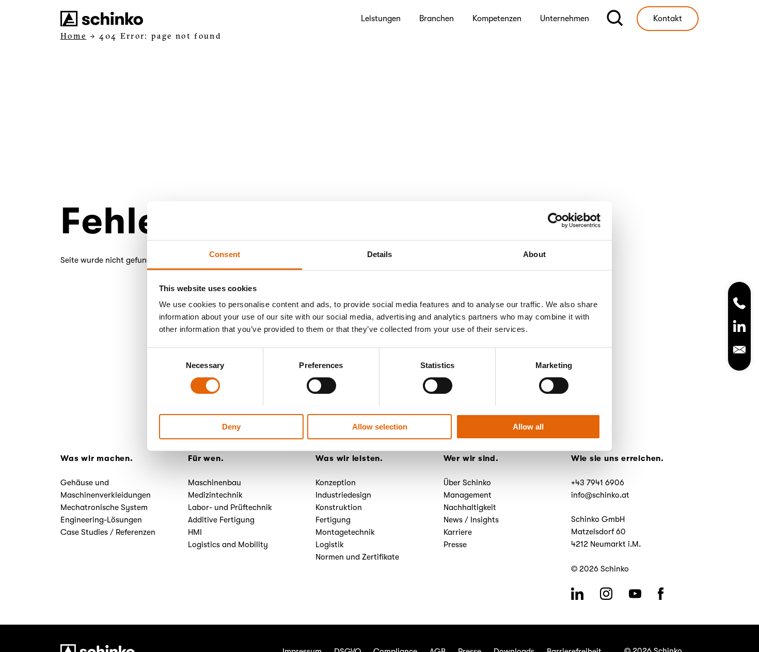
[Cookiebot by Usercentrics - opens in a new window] (555, 220)
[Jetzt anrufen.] (739, 304)
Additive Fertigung (221, 519)
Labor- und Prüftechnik (230, 507)
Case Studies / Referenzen (107, 532)
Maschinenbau (214, 482)
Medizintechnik (215, 495)
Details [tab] (379, 253)
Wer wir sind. (471, 458)
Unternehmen (564, 18)
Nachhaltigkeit (470, 507)
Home (73, 36)
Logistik (329, 544)
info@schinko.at (600, 495)
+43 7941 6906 (597, 482)
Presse (455, 544)
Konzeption (335, 482)
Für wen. (206, 458)
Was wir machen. (96, 458)
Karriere (458, 532)
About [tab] (534, 253)
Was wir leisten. (349, 458)
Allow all (528, 426)
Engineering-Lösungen (101, 519)
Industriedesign (343, 495)
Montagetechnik (345, 532)
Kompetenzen (496, 18)
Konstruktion (338, 507)
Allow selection (379, 426)
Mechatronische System (104, 507)
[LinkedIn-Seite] (739, 328)
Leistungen (381, 18)
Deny (231, 426)
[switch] (321, 385)
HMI (195, 532)
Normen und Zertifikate (357, 557)
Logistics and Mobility (228, 544)
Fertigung (333, 519)
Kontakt (667, 18)
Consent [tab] (224, 253)
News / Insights (471, 519)
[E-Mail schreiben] (739, 351)
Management (468, 495)
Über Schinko (467, 482)
